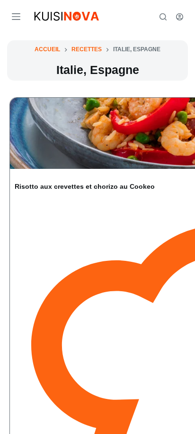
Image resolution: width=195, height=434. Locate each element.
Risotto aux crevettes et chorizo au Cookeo (52, 193)
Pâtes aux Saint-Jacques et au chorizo (141, 371)
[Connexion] (179, 16)
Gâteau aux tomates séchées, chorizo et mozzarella (136, 193)
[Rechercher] (163, 16)
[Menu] (16, 16)
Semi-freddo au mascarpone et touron (48, 371)
